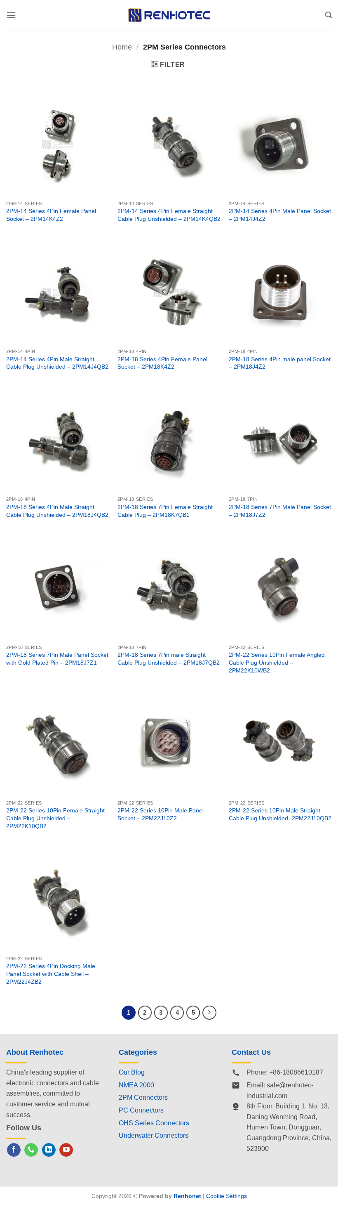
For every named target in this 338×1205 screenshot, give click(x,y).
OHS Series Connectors (154, 1123)
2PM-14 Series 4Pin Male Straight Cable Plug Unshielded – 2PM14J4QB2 (57, 363)
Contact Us (251, 1052)
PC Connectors (141, 1110)
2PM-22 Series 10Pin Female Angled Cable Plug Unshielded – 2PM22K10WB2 (277, 662)
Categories (138, 1052)
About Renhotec (34, 1052)
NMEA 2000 (136, 1085)
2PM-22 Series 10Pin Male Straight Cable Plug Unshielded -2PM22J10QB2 (280, 814)
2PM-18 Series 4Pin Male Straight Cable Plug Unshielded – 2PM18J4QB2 (57, 511)
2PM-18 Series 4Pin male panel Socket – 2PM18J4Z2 (280, 363)
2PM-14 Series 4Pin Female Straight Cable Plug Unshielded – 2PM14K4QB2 (169, 215)
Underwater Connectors (153, 1135)
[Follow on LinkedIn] (49, 1150)
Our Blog (132, 1072)
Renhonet (187, 1196)
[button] (11, 15)
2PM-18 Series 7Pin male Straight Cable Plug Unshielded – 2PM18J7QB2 (168, 658)
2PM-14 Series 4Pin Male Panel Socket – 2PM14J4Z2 (280, 215)
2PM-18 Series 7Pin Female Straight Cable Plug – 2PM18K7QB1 (165, 511)
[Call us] (31, 1150)
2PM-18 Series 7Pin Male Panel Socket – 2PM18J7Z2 (280, 511)
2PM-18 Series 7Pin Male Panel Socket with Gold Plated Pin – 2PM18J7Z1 (57, 658)
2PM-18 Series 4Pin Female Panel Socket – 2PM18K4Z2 (162, 363)
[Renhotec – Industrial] (169, 15)
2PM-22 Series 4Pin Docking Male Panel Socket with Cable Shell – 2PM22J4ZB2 (50, 974)
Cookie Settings (226, 1196)
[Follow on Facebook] (14, 1150)
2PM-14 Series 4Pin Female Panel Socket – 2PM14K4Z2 (51, 215)
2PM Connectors (143, 1097)
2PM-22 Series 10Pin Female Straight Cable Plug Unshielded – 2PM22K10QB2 (55, 818)
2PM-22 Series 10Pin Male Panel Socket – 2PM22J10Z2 (160, 814)
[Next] (209, 1013)
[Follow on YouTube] (66, 1150)
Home (122, 47)
